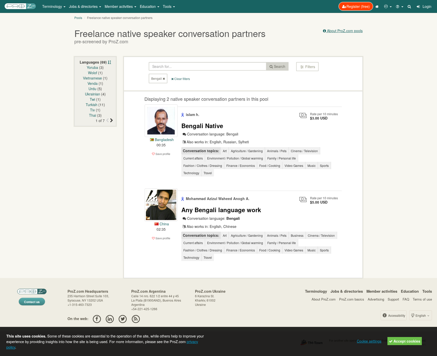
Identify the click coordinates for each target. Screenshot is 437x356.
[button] (388, 6)
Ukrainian (92, 93)
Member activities (381, 291)
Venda (93, 83)
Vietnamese (92, 78)
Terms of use (422, 299)
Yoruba (92, 67)
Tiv (92, 109)
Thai (92, 115)
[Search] (409, 6)
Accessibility (396, 315)
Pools (78, 17)
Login (426, 6)
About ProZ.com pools (344, 30)
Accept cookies (406, 341)
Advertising (376, 299)
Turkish (91, 104)
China (164, 223)
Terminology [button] (52, 6)
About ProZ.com (324, 299)
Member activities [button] (119, 6)
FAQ (406, 299)
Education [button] (148, 6)
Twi (92, 99)
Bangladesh (164, 139)
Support (393, 299)
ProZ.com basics (351, 299)
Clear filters (181, 78)
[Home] (377, 6)
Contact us (32, 302)
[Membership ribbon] (183, 114)
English (421, 315)
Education (410, 291)
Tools (427, 291)
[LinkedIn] (109, 318)
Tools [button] (167, 6)
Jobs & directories (347, 291)
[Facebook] (96, 318)
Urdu (92, 88)
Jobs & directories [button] (84, 6)
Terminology (316, 291)
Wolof (92, 72)
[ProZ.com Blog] (135, 318)
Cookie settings (369, 341)
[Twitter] (122, 318)
